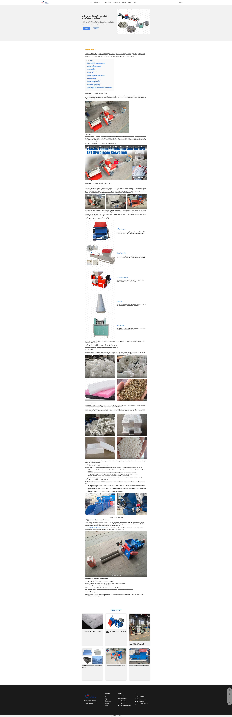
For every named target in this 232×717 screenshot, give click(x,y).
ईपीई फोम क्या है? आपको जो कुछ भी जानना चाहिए (92, 631)
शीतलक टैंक (119, 301)
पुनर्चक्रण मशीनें (107, 2)
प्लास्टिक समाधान (97, 2)
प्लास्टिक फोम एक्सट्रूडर (122, 277)
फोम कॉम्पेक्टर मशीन (121, 253)
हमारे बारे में (124, 2)
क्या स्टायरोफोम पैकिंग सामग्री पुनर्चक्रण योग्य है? (116, 665)
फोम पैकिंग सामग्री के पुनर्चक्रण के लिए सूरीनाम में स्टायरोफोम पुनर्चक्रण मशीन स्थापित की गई (137, 643)
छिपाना (91, 60)
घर (91, 2)
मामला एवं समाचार (117, 2)
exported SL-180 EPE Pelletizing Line (96, 527)
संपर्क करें (130, 2)
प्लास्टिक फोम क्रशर (121, 229)
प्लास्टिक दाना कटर (121, 325)
